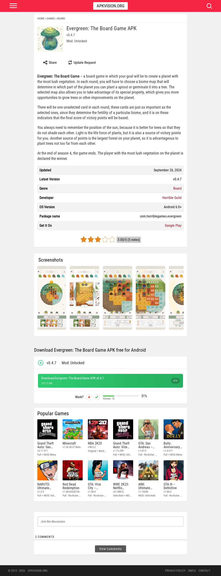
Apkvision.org (111, 5)
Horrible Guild (172, 198)
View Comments (110, 549)
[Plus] (97, 397)
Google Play (173, 225)
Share (52, 63)
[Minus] (89, 397)
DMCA (192, 570)
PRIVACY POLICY (175, 570)
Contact (204, 570)
